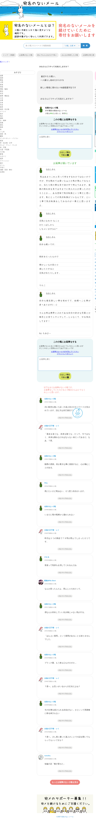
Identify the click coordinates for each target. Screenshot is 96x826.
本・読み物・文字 (6, 143)
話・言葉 (3, 147)
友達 (1, 84)
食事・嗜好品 (4, 96)
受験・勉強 (4, 89)
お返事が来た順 (88, 55)
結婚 (1, 78)
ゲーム (2, 165)
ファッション (4, 161)
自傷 (1, 123)
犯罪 (1, 158)
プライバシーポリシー (65, 131)
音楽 (1, 141)
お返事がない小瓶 (25, 55)
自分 (1, 114)
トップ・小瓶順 (9, 55)
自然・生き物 (4, 109)
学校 (1, 87)
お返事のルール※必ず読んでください (65, 129)
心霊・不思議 (4, 149)
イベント (3, 111)
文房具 (2, 172)
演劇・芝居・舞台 (6, 170)
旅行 (1, 163)
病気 (1, 125)
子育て (2, 167)
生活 (1, 93)
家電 (1, 154)
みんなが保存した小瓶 (70, 55)
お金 (1, 102)
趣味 (1, 136)
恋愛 (1, 75)
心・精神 (3, 120)
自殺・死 (3, 134)
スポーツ (3, 156)
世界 (1, 107)
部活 (1, 91)
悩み (1, 116)
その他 (2, 152)
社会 (1, 105)
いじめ (2, 132)
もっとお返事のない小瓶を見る (65, 782)
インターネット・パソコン (9, 138)
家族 (1, 80)
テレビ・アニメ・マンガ (8, 145)
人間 (1, 82)
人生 (1, 98)
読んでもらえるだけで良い (47, 55)
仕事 (1, 100)
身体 (1, 127)
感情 (1, 118)
